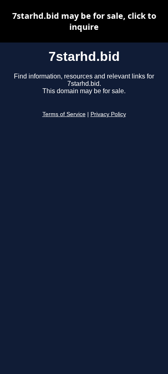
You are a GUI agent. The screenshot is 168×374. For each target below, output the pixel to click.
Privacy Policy (108, 114)
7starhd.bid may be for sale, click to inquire (84, 21)
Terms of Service (64, 114)
